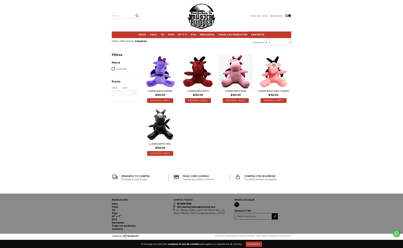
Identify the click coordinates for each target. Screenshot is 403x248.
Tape (171, 35)
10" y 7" (182, 35)
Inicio (142, 35)
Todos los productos (232, 35)
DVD (193, 35)
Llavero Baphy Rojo (198, 91)
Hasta (125, 88)
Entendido (253, 244)
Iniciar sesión (276, 16)
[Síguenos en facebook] (236, 204)
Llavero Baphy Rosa (235, 91)
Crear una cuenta (259, 16)
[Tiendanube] (125, 237)
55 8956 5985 (184, 203)
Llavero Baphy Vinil (160, 144)
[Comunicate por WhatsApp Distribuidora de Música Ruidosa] (396, 233)
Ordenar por (258, 42)
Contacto (257, 35)
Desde (114, 88)
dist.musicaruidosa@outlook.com (196, 207)
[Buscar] (137, 16)
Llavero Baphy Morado (160, 91)
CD (162, 35)
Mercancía (207, 35)
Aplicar (135, 92)
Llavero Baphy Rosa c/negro (273, 91)
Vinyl (153, 35)
